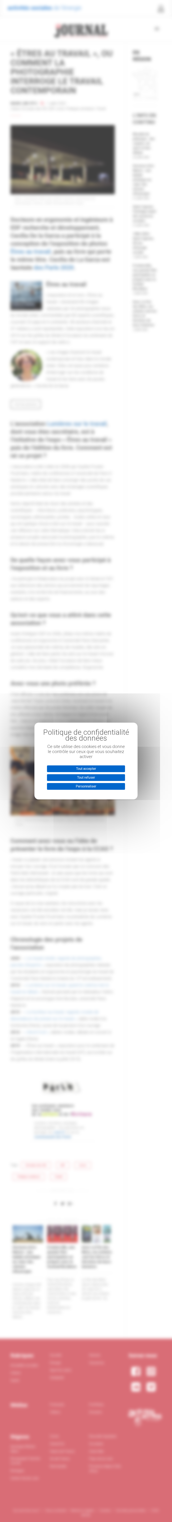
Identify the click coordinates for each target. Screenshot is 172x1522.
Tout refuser (86, 777)
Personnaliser (86, 786)
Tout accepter (86, 769)
